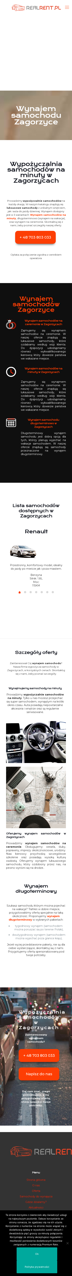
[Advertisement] (36, 53)
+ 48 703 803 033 (35, 237)
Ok (37, 1253)
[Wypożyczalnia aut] (36, 7)
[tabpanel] (36, 556)
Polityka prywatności (37, 1266)
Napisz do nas (39, 1074)
